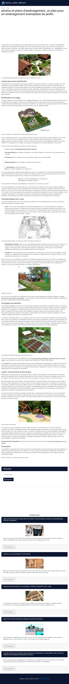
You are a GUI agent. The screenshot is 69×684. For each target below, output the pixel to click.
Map (40, 678)
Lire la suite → (9, 547)
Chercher (9, 479)
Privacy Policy (46, 678)
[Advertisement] (34, 29)
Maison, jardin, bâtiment (15, 3)
